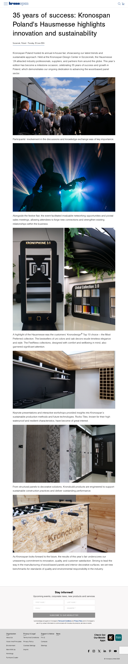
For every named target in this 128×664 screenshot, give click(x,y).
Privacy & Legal (29, 633)
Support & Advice (47, 633)
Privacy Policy (28, 642)
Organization (11, 633)
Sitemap (44, 646)
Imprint (25, 650)
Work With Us (11, 650)
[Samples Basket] (123, 4)
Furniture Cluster (12, 658)
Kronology (9, 654)
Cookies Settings (29, 646)
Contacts (44, 642)
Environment (10, 646)
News (58, 633)
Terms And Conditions (31, 638)
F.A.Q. (43, 638)
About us (9, 638)
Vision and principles (14, 642)
